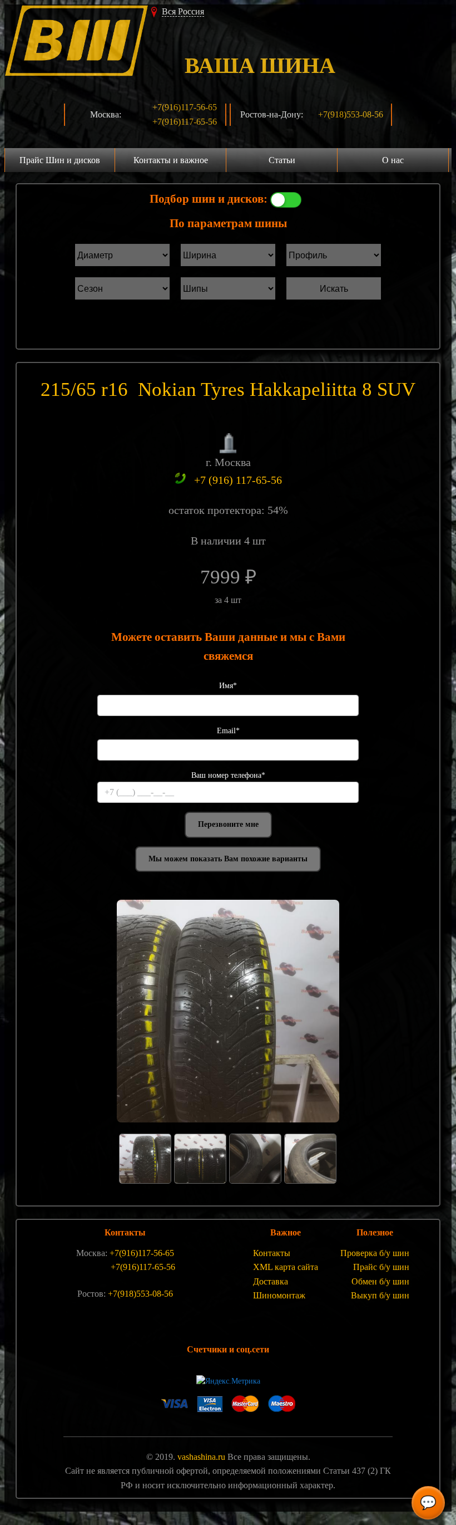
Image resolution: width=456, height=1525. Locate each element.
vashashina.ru (201, 1457)
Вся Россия (183, 11)
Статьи (282, 160)
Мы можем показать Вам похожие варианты (228, 859)
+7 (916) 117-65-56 (238, 480)
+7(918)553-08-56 (350, 114)
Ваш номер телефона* (228, 775)
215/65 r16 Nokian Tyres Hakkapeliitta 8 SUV (228, 389)
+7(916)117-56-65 (184, 107)
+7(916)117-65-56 (184, 121)
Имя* (228, 685)
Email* (228, 731)
